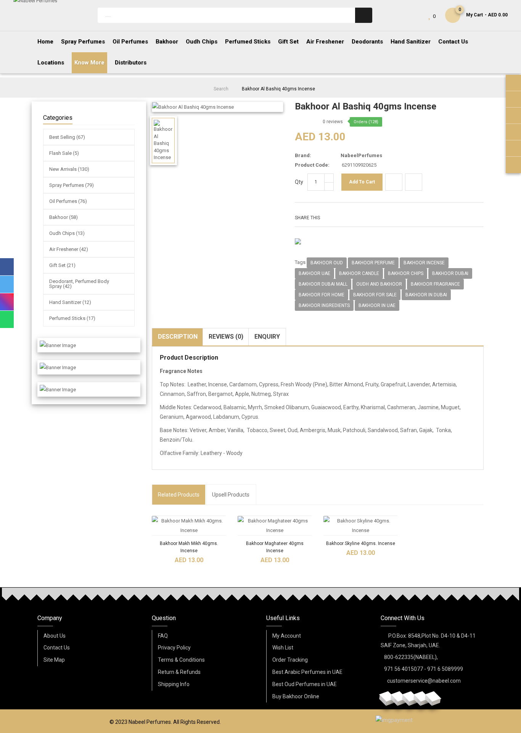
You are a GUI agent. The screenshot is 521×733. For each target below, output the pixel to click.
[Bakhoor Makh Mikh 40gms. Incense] (189, 525)
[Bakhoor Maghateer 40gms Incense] (275, 525)
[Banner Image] (58, 345)
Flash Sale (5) (64, 153)
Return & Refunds (179, 672)
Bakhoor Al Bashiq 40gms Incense (278, 89)
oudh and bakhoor (379, 284)
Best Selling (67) (67, 137)
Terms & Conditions (181, 660)
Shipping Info (174, 684)
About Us (54, 636)
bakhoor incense (424, 262)
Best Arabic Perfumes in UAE (307, 672)
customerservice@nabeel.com (424, 681)
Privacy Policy (174, 648)
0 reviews (333, 121)
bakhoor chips (405, 273)
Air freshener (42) (68, 249)
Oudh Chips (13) (67, 233)
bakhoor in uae (377, 305)
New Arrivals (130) (69, 169)
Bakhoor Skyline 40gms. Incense (360, 543)
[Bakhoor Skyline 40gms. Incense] (360, 525)
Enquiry (267, 336)
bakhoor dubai (450, 273)
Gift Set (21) (62, 265)
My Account (286, 636)
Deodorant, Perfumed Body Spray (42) (79, 283)
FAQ (163, 636)
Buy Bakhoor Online (295, 696)
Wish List (282, 648)
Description (178, 336)
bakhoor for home (321, 294)
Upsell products (230, 495)
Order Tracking (290, 660)
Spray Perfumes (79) (71, 185)
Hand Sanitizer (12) (70, 302)
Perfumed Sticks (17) (72, 318)
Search (221, 89)
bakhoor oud (326, 262)
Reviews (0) (226, 336)
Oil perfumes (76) (68, 201)
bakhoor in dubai (426, 294)
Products (178, 495)
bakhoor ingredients (324, 305)
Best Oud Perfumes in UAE (304, 684)
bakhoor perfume (373, 262)
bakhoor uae (314, 273)
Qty (299, 182)
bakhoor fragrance (435, 284)
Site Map (54, 660)
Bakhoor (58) (63, 217)
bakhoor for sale (375, 294)
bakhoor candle (359, 273)
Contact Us (56, 648)
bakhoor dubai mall (323, 284)
